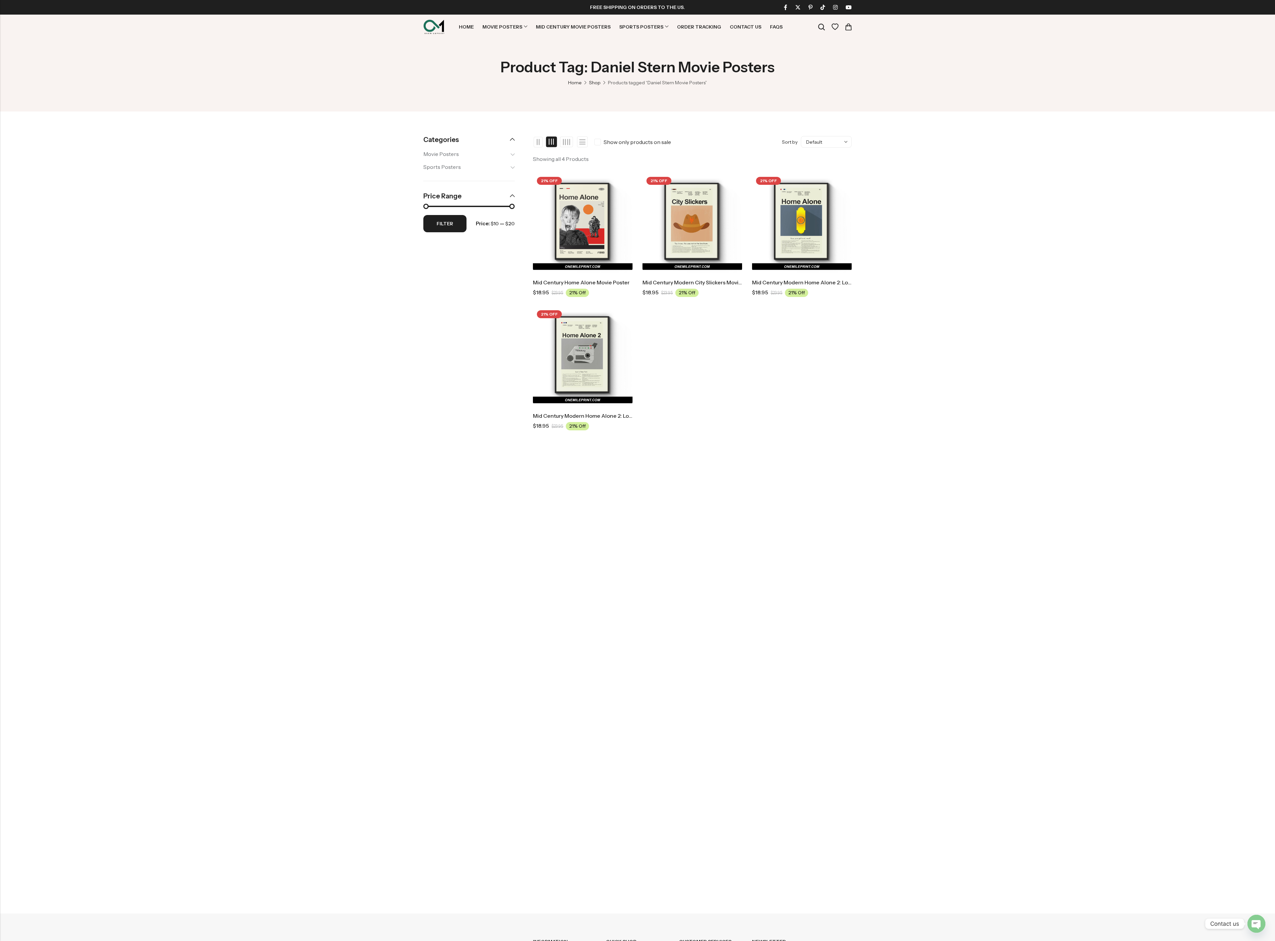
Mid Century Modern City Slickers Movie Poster (700, 282)
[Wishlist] (835, 27)
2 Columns (538, 142)
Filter (445, 224)
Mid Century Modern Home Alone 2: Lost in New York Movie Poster (834, 282)
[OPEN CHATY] (1256, 924)
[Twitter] (798, 7)
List (582, 141)
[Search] (821, 27)
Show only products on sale (637, 142)
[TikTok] (822, 7)
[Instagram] (835, 7)
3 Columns (551, 142)
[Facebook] (785, 7)
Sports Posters (442, 167)
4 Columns (566, 142)
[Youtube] (849, 7)
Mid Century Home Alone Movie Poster (581, 282)
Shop (595, 83)
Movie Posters (441, 154)
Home (575, 83)
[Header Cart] (848, 27)
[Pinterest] (810, 7)
